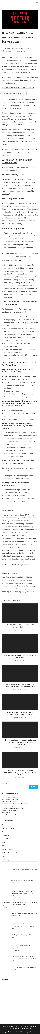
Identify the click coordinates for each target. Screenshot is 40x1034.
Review (4, 842)
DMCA (11, 1028)
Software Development (9, 852)
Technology (8, 51)
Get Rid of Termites (8, 828)
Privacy (25, 1026)
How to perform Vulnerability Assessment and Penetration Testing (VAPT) (20, 772)
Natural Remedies (7, 839)
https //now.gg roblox (9, 801)
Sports (4, 856)
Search (4, 783)
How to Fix (5, 835)
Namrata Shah (9, 48)
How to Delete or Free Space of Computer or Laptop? (20, 626)
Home (4, 1026)
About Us (10, 1026)
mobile (30, 268)
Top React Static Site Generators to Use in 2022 (20, 657)
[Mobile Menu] (37, 2)
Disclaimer (33, 1026)
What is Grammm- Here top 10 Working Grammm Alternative (19, 713)
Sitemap (28, 1028)
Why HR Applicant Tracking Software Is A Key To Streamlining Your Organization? (20, 742)
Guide (4, 832)
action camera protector (10, 806)
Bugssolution (14, 1032)
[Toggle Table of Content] (24, 93)
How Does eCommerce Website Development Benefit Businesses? (20, 685)
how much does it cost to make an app (15, 803)
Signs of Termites (7, 849)
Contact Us (18, 1026)
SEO (3, 846)
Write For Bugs (19, 1028)
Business (5, 825)
